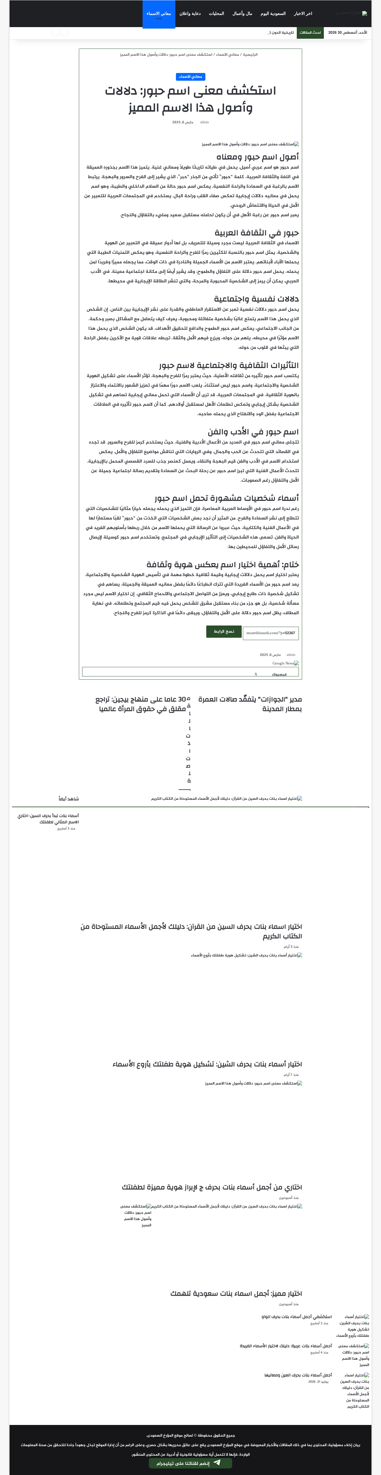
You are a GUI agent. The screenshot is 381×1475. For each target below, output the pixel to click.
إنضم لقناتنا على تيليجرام (183, 1464)
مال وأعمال (242, 13)
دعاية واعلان (190, 13)
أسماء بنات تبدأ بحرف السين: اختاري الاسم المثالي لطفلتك (48, 819)
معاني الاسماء (159, 13)
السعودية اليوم (273, 13)
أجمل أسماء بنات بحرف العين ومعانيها (298, 1375)
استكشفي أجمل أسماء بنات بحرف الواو (297, 1317)
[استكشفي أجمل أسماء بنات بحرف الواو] (352, 1326)
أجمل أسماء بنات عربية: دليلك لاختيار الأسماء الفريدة (286, 1346)
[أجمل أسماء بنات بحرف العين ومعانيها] (352, 1391)
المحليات (216, 13)
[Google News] (286, 663)
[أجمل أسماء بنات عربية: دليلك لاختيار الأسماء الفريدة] (352, 1355)
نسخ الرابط (224, 631)
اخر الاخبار (303, 13)
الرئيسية (250, 55)
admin (204, 122)
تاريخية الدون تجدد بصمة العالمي (266, 32)
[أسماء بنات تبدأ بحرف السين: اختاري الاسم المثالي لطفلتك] (134, 1216)
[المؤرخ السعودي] (351, 14)
